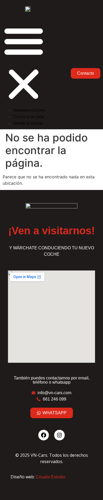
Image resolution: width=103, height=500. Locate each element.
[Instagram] (59, 435)
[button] (24, 63)
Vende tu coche (27, 123)
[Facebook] (43, 435)
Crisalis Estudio (50, 477)
